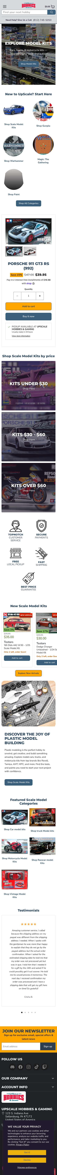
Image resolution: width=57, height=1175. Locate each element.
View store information (21, 336)
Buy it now (29, 316)
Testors (8, 642)
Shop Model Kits (28, 64)
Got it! (27, 1152)
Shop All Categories (28, 203)
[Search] (51, 12)
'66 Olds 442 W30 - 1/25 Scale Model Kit (17, 647)
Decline (27, 1160)
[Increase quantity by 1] (40, 296)
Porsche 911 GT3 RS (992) (28, 265)
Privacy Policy (22, 1144)
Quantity (28, 289)
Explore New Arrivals (28, 673)
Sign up (48, 1046)
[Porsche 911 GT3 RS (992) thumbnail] (14, 251)
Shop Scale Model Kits (18, 782)
